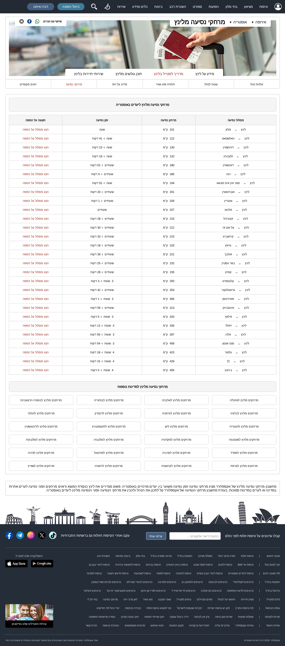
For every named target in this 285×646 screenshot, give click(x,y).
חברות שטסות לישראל (189, 608)
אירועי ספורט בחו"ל (161, 556)
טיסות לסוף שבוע (203, 564)
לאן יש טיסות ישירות (219, 608)
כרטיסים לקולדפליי (243, 582)
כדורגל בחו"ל (273, 590)
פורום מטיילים (204, 599)
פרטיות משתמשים (135, 625)
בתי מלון (231, 6)
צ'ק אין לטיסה (202, 616)
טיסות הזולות (102, 535)
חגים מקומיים (28, 84)
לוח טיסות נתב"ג (244, 608)
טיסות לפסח (163, 573)
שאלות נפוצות (246, 616)
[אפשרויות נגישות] (107, 6)
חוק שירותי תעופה (154, 616)
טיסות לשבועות (142, 573)
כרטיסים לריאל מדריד (183, 590)
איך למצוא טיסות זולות (159, 608)
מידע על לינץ (204, 74)
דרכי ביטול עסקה (179, 616)
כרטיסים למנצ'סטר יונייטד (120, 590)
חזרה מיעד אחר (226, 556)
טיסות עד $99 (246, 564)
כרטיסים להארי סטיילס (139, 582)
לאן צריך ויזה (130, 599)
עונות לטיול (211, 84)
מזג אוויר (148, 599)
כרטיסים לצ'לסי (92, 590)
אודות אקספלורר (244, 625)
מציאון (248, 6)
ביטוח (158, 6)
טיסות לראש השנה (117, 573)
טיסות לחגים (225, 564)
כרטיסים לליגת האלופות (240, 590)
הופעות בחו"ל (184, 556)
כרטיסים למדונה (167, 582)
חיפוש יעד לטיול (226, 599)
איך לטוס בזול (272, 564)
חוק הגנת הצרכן (130, 616)
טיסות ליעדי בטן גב (99, 564)
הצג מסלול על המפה (36, 129)
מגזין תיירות (247, 599)
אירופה (260, 22)
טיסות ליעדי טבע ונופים (210, 573)
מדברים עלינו (222, 625)
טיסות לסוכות (94, 573)
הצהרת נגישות (111, 625)
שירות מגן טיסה (223, 616)
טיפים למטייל (184, 599)
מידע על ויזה (119, 84)
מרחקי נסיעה (74, 84)
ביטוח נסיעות (123, 556)
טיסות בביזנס (153, 564)
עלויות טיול (256, 84)
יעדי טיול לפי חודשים (108, 608)
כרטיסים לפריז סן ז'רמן (153, 590)
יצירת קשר (91, 625)
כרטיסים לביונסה (217, 582)
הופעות (214, 6)
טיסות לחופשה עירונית (127, 564)
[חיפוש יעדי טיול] (94, 6)
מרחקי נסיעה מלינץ (199, 21)
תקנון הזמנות (176, 625)
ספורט (197, 6)
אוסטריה (240, 22)
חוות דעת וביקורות (199, 625)
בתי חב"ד (92, 599)
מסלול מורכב (205, 556)
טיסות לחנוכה (183, 573)
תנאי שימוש (157, 625)
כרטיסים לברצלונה (211, 590)
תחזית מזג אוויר (165, 84)
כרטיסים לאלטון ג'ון (192, 582)
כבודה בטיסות (133, 608)
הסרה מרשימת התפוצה (102, 616)
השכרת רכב (177, 6)
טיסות (263, 6)
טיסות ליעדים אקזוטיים (241, 573)
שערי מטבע (164, 599)
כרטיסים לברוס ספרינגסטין (106, 582)
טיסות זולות (248, 536)
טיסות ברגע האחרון (177, 564)
